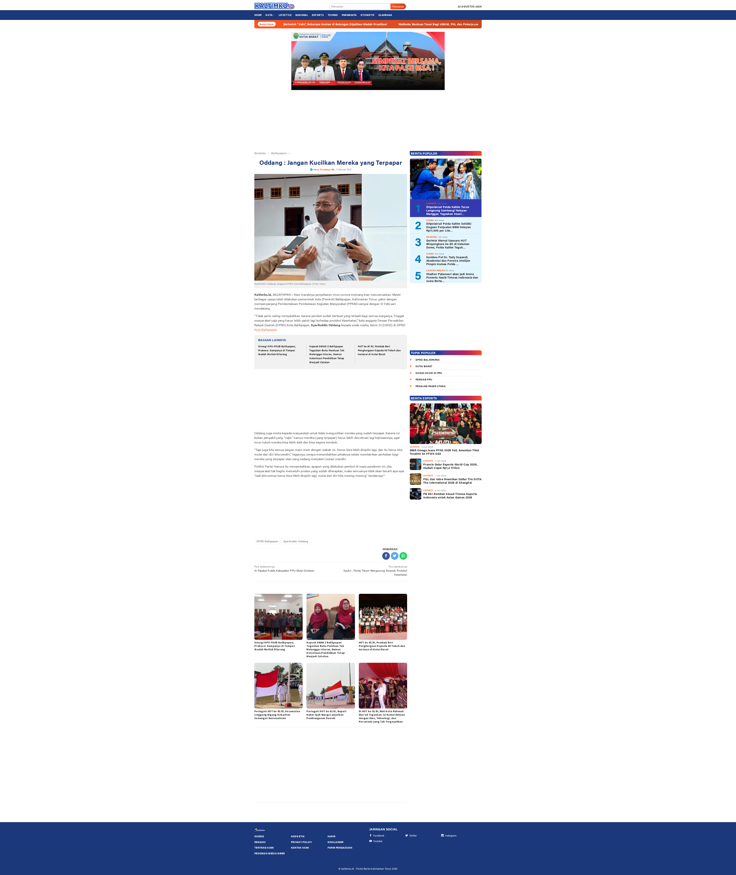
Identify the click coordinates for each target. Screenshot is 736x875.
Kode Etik (298, 836)
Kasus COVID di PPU (429, 373)
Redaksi (260, 842)
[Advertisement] (368, 119)
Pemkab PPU (424, 379)
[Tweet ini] (394, 556)
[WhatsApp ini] (403, 556)
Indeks (259, 836)
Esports (415, 446)
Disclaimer (336, 842)
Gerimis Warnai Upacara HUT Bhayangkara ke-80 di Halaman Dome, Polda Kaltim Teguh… (447, 244)
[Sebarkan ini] (386, 556)
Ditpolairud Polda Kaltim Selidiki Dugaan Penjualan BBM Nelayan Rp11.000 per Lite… (448, 227)
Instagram (451, 835)
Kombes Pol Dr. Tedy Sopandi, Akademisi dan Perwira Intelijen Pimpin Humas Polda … (448, 260)
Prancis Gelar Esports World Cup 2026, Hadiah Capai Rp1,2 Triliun (450, 466)
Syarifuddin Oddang (295, 541)
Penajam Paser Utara (431, 386)
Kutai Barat (424, 366)
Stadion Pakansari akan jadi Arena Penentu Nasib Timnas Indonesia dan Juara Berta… (452, 277)
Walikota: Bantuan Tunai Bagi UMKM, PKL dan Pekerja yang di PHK (388, 24)
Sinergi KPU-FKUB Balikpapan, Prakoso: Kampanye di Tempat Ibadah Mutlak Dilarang (277, 350)
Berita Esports (424, 398)
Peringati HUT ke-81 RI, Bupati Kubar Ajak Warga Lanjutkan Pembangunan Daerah (326, 715)
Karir (332, 836)
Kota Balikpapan (265, 329)
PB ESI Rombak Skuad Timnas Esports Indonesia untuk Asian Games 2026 (450, 495)
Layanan (431, 203)
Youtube (377, 841)
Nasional (431, 236)
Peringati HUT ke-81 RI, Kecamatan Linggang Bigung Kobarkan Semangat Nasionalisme (277, 715)
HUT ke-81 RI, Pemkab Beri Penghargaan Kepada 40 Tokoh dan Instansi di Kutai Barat (379, 350)
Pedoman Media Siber (269, 853)
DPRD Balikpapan (267, 541)
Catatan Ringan (435, 270)
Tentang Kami (264, 847)
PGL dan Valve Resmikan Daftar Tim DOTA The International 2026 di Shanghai (452, 480)
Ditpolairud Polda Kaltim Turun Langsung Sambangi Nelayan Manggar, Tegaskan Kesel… (447, 210)
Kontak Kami (300, 847)
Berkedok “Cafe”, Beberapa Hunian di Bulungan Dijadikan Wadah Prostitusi (278, 24)
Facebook (378, 835)
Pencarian (398, 6)
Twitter (413, 835)
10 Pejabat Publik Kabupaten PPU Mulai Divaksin (284, 568)
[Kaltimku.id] (274, 6)
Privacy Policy (301, 842)
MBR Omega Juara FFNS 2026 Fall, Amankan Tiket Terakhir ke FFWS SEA (444, 451)
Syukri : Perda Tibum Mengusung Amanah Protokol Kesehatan (375, 570)
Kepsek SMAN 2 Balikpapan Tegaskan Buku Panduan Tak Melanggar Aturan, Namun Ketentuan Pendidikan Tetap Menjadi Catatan (326, 354)
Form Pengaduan (340, 847)
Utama (430, 220)
